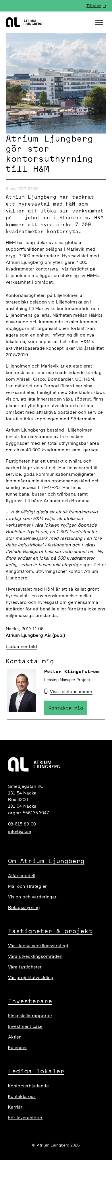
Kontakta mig (66, 708)
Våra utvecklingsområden (35, 956)
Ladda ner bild (21, 646)
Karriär (15, 1107)
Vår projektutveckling (30, 977)
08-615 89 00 (22, 824)
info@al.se (19, 831)
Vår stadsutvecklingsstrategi (38, 945)
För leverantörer (25, 1117)
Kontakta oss (22, 1096)
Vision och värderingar (32, 897)
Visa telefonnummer (71, 691)
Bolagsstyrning (24, 907)
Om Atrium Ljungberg (46, 860)
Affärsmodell (21, 875)
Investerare (30, 1001)
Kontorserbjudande (28, 1085)
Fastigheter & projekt (50, 931)
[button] (99, 22)
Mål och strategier (27, 886)
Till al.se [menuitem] (93, 5)
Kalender (17, 1047)
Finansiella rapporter (30, 1015)
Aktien (15, 1037)
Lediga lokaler (36, 1071)
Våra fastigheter (25, 967)
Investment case (25, 1026)
